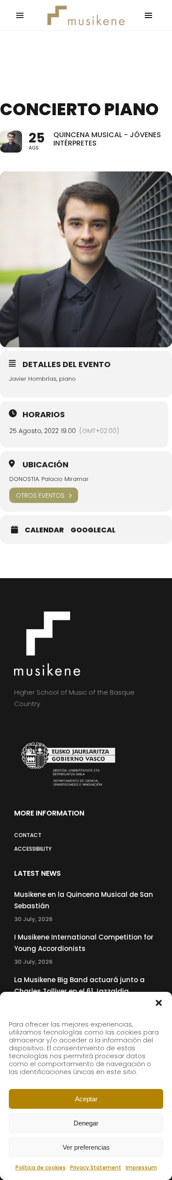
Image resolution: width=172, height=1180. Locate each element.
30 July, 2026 (33, 919)
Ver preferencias (86, 1147)
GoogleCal (93, 530)
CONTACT (27, 835)
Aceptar (86, 1099)
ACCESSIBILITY (33, 848)
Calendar (44, 530)
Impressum (141, 1167)
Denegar (86, 1123)
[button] (158, 1002)
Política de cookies (40, 1167)
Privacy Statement (95, 1167)
